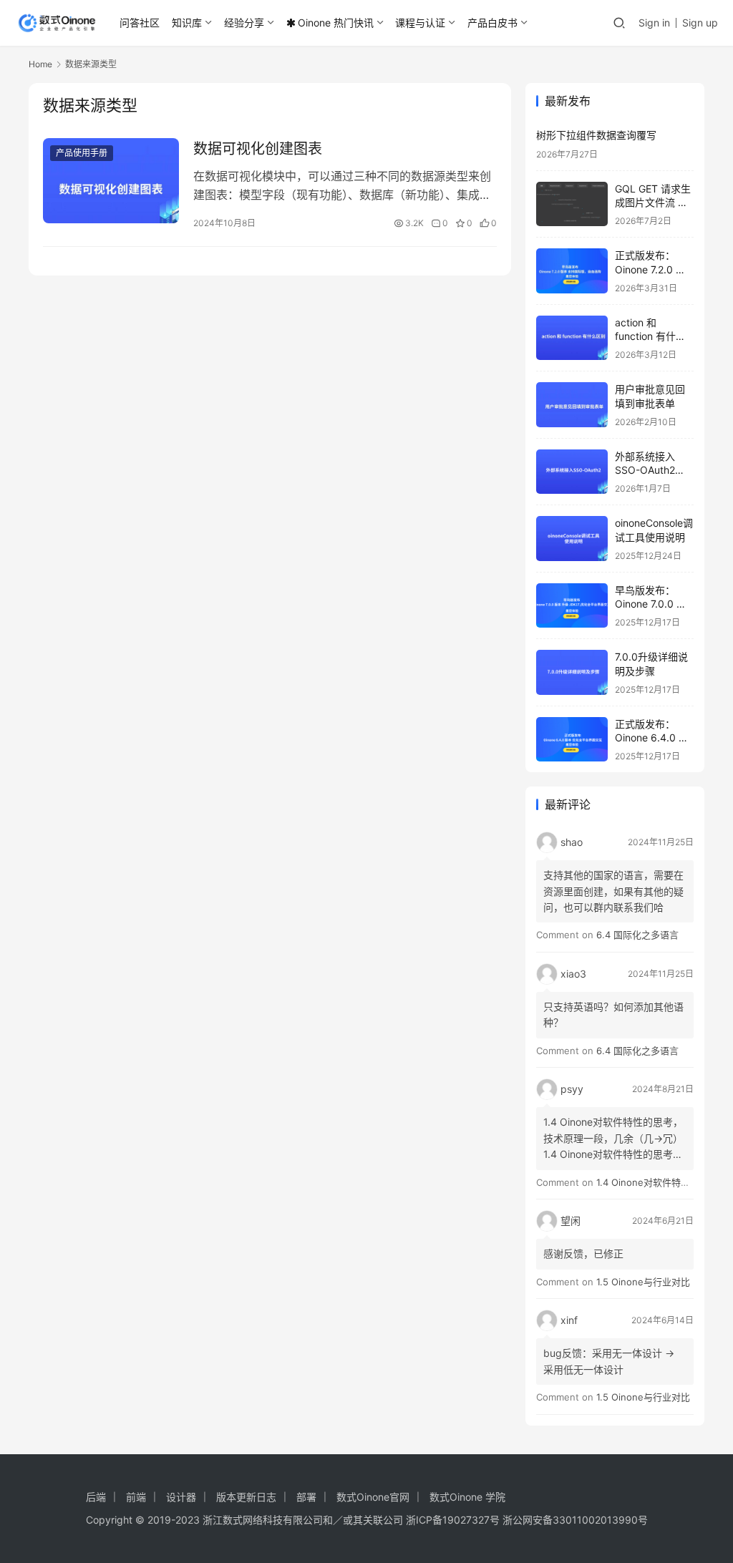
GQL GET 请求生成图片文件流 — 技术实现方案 (653, 202)
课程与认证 (420, 22)
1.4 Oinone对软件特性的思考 (657, 1182)
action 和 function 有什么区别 (650, 336)
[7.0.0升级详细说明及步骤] (572, 672)
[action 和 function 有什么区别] (572, 338)
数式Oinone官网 (372, 1497)
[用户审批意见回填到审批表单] (572, 404)
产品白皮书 (492, 22)
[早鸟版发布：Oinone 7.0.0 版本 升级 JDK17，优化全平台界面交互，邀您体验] (572, 605)
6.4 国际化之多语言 (637, 934)
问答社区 (140, 22)
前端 (136, 1497)
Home (40, 64)
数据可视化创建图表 (257, 148)
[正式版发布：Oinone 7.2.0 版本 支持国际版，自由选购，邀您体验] (572, 270)
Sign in (654, 22)
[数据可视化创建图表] (111, 180)
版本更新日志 (246, 1497)
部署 (306, 1497)
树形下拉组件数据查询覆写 (596, 135)
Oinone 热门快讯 (336, 22)
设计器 (181, 1497)
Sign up (700, 22)
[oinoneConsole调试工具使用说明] (572, 538)
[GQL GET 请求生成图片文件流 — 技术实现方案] (572, 204)
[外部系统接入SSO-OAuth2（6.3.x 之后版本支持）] (572, 472)
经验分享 (244, 22)
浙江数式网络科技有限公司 (263, 1520)
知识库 (187, 22)
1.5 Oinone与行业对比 (643, 1281)
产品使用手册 (81, 152)
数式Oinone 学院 (467, 1497)
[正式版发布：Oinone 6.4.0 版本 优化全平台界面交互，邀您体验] (572, 739)
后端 (96, 1497)
